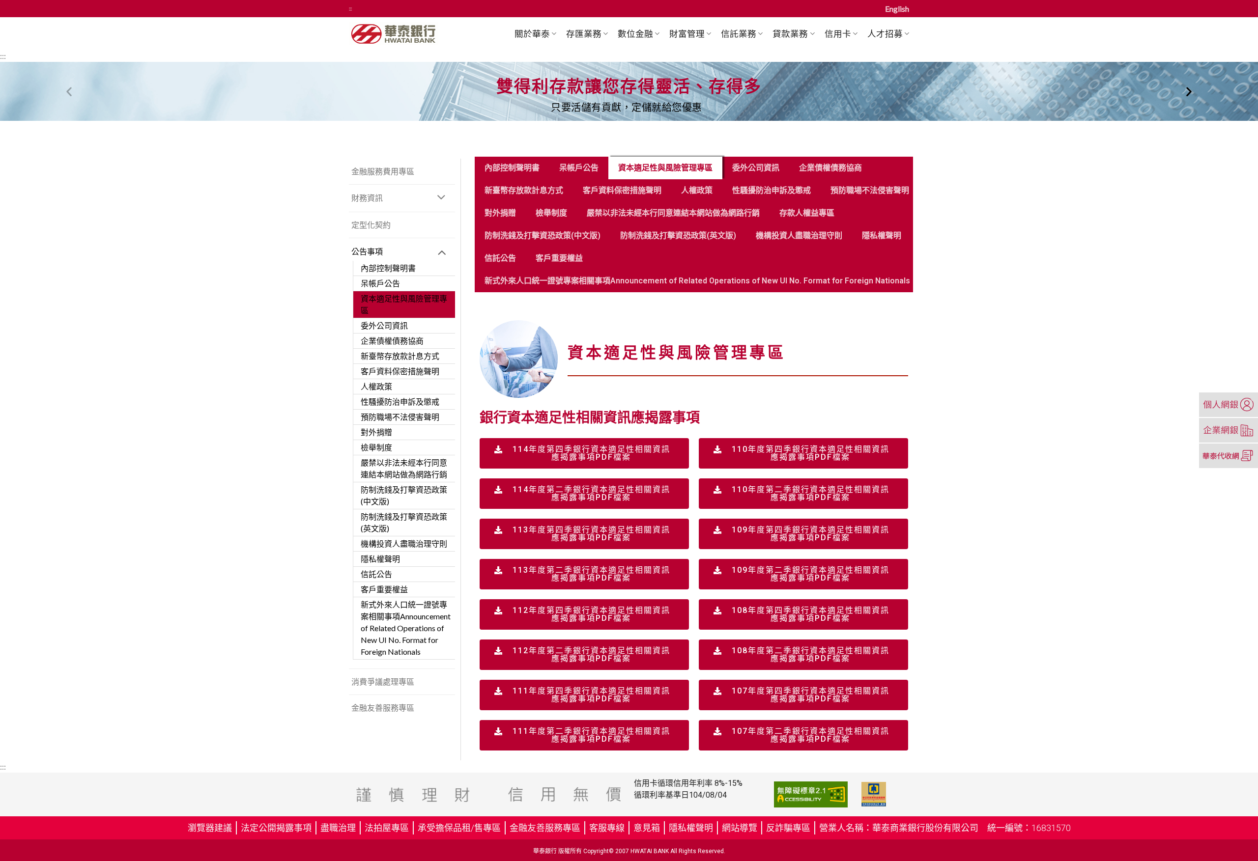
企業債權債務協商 (392, 340)
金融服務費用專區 (382, 171)
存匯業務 (583, 33)
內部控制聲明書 (388, 268)
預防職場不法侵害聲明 (400, 416)
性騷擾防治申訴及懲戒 (400, 401)
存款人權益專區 (806, 213)
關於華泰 (532, 33)
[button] (69, 91)
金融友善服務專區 (382, 707)
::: (350, 8)
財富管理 (687, 33)
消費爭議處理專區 (382, 681)
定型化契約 (371, 224)
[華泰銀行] (411, 33)
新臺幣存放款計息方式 (400, 356)
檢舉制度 (376, 447)
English (897, 8)
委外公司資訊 (384, 325)
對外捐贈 (376, 432)
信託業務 (738, 33)
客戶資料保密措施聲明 (400, 371)
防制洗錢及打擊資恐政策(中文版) (404, 495)
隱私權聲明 (380, 558)
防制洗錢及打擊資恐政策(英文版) (404, 522)
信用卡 (838, 33)
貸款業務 (790, 33)
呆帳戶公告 (380, 283)
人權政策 (376, 386)
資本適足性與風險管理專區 (404, 304)
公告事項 (367, 251)
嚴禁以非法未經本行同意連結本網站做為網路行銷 (404, 468)
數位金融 (635, 33)
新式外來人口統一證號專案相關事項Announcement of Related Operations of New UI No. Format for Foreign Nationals (406, 628)
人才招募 (885, 33)
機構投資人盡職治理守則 (404, 543)
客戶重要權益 (384, 589)
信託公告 (376, 574)
